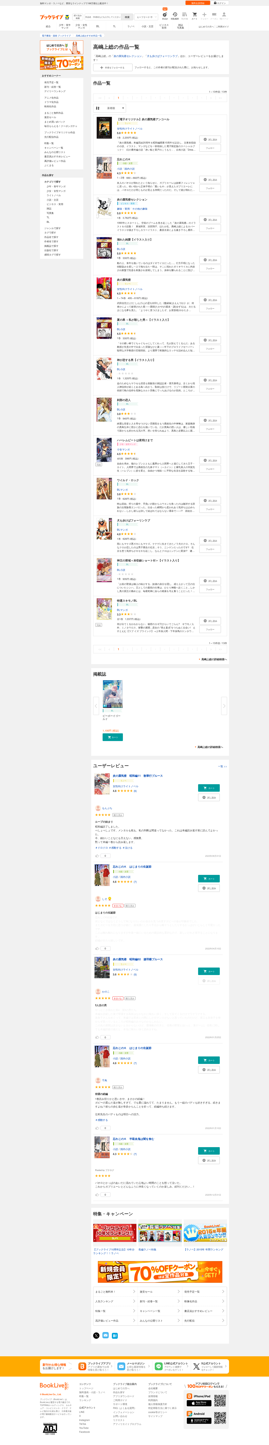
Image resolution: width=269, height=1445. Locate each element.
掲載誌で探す (51, 245)
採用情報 (153, 1396)
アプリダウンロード (123, 1396)
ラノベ (130, 26)
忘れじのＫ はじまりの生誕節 (132, 866)
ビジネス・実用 (55, 204)
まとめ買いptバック (54, 121)
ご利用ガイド (222, 26)
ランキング (85, 1400)
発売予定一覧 (51, 82)
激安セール (50, 117)
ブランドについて (157, 1392)
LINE (81, 1411)
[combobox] (103, 17)
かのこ (106, 991)
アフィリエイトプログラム (127, 1423)
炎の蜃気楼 (124, 280)
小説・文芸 (147, 26)
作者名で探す (51, 241)
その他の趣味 (139, 209)
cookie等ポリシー (157, 1412)
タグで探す (50, 232)
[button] (113, 737)
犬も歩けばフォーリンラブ (162, 56)
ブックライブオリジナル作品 (59, 132)
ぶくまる (49, 165)
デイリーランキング (55, 91)
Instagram (84, 1420)
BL (97, 26)
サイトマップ (155, 1416)
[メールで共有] (105, 1337)
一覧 (222, 766)
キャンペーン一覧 (53, 147)
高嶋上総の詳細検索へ (214, 659)
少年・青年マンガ (65, 26)
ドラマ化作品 (51, 101)
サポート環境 (120, 1404)
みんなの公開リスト (55, 152)
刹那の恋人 (124, 400)
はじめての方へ (206, 26)
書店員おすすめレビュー (57, 156)
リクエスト (119, 1420)
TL (114, 26)
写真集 (50, 212)
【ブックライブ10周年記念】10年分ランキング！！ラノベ (113, 1251)
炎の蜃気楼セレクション (128, 56)
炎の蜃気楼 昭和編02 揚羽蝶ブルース (138, 959)
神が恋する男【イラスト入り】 (136, 360)
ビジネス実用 (164, 26)
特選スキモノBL (127, 600)
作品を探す (119, 1392)
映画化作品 (50, 106)
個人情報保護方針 (157, 1404)
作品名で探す (51, 237)
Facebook (84, 1431)
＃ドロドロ (101, 847)
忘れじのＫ (124, 159)
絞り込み (78, 16)
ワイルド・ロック (128, 480)
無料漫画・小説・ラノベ (92, 1392)
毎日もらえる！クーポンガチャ (60, 126)
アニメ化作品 (51, 97)
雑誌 (49, 208)
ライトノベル (54, 195)
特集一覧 (49, 143)
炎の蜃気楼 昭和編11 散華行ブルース (138, 776)
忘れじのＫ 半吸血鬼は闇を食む (133, 1139)
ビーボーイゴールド (112, 717)
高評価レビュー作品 (55, 160)
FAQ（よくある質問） (124, 1408)
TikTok (82, 1423)
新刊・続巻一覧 (52, 86)
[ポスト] (96, 1335)
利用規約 (153, 1400)
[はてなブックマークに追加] (114, 1338)
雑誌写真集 (180, 26)
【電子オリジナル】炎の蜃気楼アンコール (143, 119)
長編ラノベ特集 (147, 1249)
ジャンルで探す (52, 228)
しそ (104, 899)
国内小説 (129, 168)
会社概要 (153, 1388)
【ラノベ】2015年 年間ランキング (203, 1249)
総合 (48, 26)
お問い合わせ (120, 1416)
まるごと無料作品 (53, 112)
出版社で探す (51, 250)
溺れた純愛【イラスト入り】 (135, 239)
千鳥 (104, 1080)
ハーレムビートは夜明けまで (135, 440)
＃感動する (115, 847)
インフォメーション (123, 1412)
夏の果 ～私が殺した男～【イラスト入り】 (143, 320)
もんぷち (107, 808)
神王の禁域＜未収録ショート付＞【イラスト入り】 (148, 560)
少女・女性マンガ (81, 26)
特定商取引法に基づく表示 (162, 1408)
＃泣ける (127, 847)
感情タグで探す (52, 254)
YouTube (84, 1427)
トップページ (86, 1388)
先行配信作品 (51, 136)
